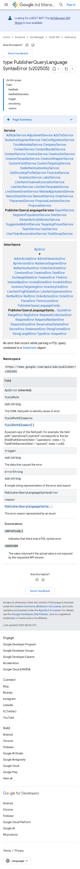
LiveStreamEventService (21, 191)
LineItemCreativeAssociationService (39, 182)
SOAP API (54, 37)
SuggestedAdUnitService (23, 224)
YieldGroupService (60, 234)
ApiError (39, 249)
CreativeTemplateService (23, 159)
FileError (61, 277)
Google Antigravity (14, 759)
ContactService (24, 149)
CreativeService (37, 154)
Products (20, 37)
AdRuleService (16, 135)
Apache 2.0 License (50, 610)
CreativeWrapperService (57, 159)
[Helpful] (27, 45)
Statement (30, 348)
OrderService (64, 196)
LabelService (51, 177)
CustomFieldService (22, 163)
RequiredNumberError (49, 320)
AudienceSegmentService (22, 140)
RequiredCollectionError (55, 315)
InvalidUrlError (62, 282)
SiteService (58, 215)
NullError (29, 296)
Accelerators (11, 663)
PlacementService (22, 201)
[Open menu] (6, 4)
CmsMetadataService (28, 144)
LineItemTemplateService (51, 187)
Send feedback (18, 53)
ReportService (64, 210)
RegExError (31, 315)
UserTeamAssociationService (27, 234)
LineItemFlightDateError (23, 291)
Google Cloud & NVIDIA (16, 669)
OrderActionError (47, 296)
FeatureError (46, 277)
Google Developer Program (19, 644)
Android (8, 734)
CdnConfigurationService (57, 140)
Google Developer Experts (19, 656)
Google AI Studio (13, 753)
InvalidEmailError (40, 282)
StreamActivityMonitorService (39, 219)
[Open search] (61, 4)
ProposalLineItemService (52, 201)
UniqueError (59, 334)
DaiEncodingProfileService (28, 173)
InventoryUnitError (56, 287)
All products (10, 834)
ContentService (15, 154)
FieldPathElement (18, 425)
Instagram (9, 698)
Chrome (8, 740)
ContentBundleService (50, 149)
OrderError (66, 296)
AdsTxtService (63, 135)
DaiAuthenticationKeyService (39, 168)
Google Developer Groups (18, 650)
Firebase (8, 747)
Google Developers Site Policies (30, 614)
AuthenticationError (26, 268)
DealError (58, 273)
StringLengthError (24, 334)
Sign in (71, 4)
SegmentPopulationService (31, 215)
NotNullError (14, 296)
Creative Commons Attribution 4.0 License (37, 606)
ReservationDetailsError (52, 324)
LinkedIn (8, 705)
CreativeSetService (62, 154)
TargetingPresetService (57, 224)
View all (7, 778)
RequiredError (24, 320)
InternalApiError (18, 282)
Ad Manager (45, 4)
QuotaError (64, 310)
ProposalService (39, 205)
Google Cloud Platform (17, 822)
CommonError (24, 273)
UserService (49, 229)
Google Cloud (11, 765)
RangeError (15, 315)
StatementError (35, 329)
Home (6, 37)
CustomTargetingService (53, 163)
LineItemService (22, 187)
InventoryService (30, 177)
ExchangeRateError (25, 277)
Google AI (9, 828)
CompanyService (54, 144)
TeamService (31, 229)
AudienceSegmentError (50, 263)
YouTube (8, 717)
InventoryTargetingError (27, 287)
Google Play (10, 772)
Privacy (19, 850)
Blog (6, 686)
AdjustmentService (40, 135)
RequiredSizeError (23, 324)
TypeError (43, 334)
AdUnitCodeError (25, 259)
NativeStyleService (19, 196)
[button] (40, 119)
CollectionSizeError (53, 268)
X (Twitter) (9, 711)
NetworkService (44, 196)
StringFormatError (58, 329)
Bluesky (8, 692)
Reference (70, 37)
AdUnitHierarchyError (51, 259)
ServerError (16, 329)
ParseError (28, 301)
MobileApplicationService (56, 191)
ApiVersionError (23, 263)
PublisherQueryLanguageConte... (40, 305)
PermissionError (47, 301)
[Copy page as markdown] (66, 69)
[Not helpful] (33, 45)
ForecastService (58, 173)
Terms (7, 850)
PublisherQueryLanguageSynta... (29, 506)
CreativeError (42, 273)
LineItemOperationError (56, 291)
